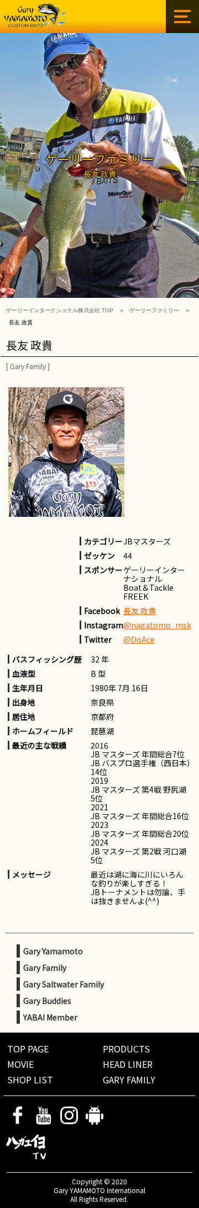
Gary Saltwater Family (63, 984)
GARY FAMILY (129, 1079)
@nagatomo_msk (157, 624)
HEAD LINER (128, 1064)
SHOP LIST (30, 1079)
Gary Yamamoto (53, 950)
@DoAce (139, 639)
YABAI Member (50, 1017)
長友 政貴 (139, 610)
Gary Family (28, 366)
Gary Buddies (47, 1000)
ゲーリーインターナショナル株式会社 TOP (59, 310)
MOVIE (20, 1064)
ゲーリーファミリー (154, 310)
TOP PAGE (28, 1048)
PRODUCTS (126, 1048)
